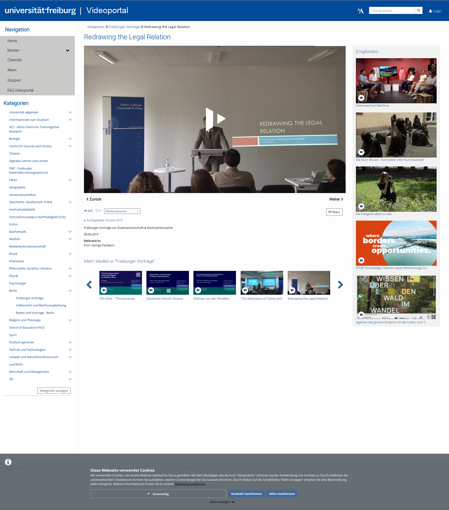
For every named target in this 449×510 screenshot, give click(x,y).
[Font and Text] (360, 11)
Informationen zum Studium (29, 120)
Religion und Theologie (25, 320)
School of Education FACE (26, 327)
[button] (37, 41)
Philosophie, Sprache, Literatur (30, 268)
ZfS (11, 379)
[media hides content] (67, 50)
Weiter (335, 199)
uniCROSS (16, 364)
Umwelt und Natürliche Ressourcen (33, 357)
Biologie (14, 138)
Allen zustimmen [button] (282, 494)
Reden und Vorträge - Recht (35, 313)
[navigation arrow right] (340, 284)
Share (335, 212)
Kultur (13, 224)
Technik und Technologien (27, 350)
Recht (13, 290)
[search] (392, 10)
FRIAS (13, 180)
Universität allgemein (23, 112)
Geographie (17, 187)
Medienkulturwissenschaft (27, 246)
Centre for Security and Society (30, 146)
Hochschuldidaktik (22, 209)
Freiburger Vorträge (29, 298)
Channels (14, 60)
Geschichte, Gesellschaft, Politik (30, 202)
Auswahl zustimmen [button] (246, 494)
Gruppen (14, 80)
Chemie (14, 153)
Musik (13, 253)
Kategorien (96, 27)
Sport (13, 335)
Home (12, 41)
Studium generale (21, 342)
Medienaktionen (116, 211)
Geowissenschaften (22, 195)
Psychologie (17, 283)
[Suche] (419, 10)
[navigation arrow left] (89, 284)
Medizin (14, 239)
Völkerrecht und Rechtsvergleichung (41, 305)
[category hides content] (68, 112)
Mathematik (17, 232)
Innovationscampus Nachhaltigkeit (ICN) (37, 217)
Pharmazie (16, 261)
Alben (12, 70)
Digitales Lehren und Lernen (28, 161)
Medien (13, 50)
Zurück (95, 199)
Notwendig (161, 494)
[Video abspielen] (215, 119)
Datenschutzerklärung (190, 484)
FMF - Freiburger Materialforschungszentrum (28, 170)
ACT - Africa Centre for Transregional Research (34, 129)
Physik (13, 276)
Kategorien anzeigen (54, 390)
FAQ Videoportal (20, 90)
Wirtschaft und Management (29, 372)
